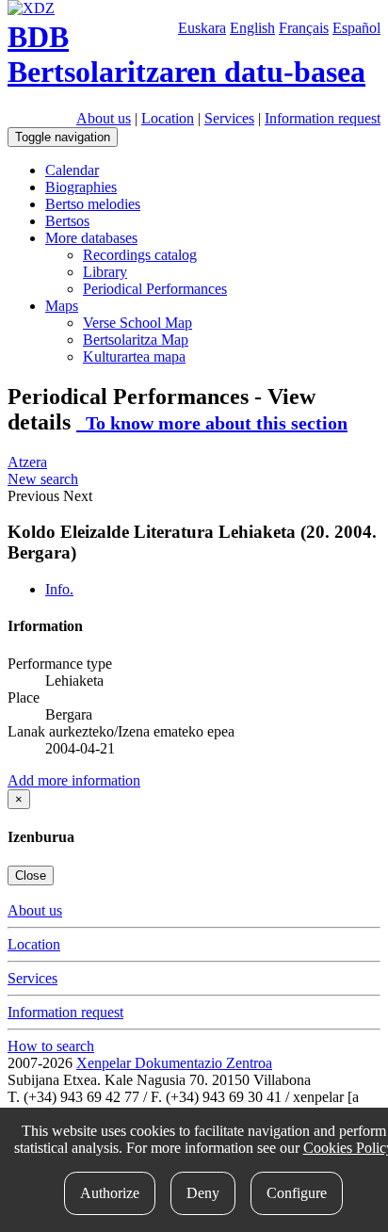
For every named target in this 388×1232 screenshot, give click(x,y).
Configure (297, 1193)
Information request (322, 118)
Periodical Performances (155, 289)
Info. (59, 589)
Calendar (72, 170)
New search (43, 479)
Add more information (74, 780)
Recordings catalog (140, 255)
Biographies (81, 187)
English (252, 28)
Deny (202, 1193)
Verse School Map (137, 323)
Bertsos (67, 221)
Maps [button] (61, 306)
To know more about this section (212, 423)
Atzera (27, 462)
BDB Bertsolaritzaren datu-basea (186, 54)
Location (167, 118)
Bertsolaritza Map (135, 340)
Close (30, 875)
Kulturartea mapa (134, 357)
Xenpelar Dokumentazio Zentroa (174, 1063)
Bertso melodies (92, 204)
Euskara (202, 28)
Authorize (109, 1193)
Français (304, 28)
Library (105, 272)
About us (103, 118)
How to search (51, 1046)
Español (356, 28)
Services (229, 118)
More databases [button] (91, 238)
